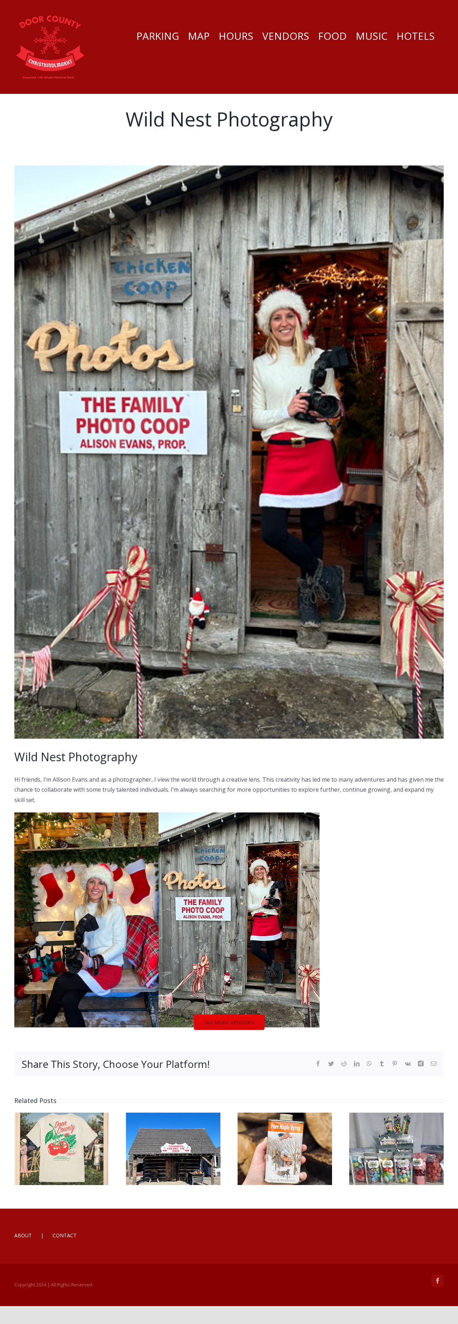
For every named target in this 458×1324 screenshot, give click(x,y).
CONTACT (65, 1235)
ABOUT (23, 1235)
